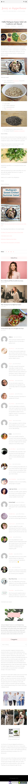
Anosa (10, 464)
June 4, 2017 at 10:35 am (16, 567)
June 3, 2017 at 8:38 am (22, 489)
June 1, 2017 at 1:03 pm (19, 380)
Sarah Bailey (11, 380)
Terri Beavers (11, 348)
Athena (10, 420)
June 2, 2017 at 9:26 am (17, 420)
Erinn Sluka (11, 590)
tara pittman (11, 393)
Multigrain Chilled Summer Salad (8, 239)
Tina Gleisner (11, 403)
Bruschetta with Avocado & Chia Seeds (10, 242)
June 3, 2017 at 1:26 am (21, 479)
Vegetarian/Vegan (19, 20)
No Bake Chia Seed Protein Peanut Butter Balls (12, 232)
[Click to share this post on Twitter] (8, 252)
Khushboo (11, 554)
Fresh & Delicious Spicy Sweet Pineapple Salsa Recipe (12, 328)
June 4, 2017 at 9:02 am (20, 523)
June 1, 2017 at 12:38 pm (19, 348)
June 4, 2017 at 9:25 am (17, 537)
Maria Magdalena (12, 479)
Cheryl (10, 363)
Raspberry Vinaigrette (19, 131)
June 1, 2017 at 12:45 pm (17, 363)
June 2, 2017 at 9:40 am (17, 433)
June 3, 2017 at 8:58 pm (20, 502)
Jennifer (10, 537)
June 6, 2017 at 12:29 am (19, 590)
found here (16, 80)
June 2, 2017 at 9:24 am (19, 403)
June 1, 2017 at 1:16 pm (19, 393)
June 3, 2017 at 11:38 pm (20, 513)
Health (6, 20)
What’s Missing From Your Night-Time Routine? (11, 304)
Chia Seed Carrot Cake (6, 235)
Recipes (11, 20)
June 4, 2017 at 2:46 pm (22, 578)
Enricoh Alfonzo (12, 449)
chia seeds (9, 109)
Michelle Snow (12, 514)
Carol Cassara (12, 523)
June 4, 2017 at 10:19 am (18, 553)
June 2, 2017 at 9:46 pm (16, 464)
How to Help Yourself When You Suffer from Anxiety (12, 280)
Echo (10, 567)
